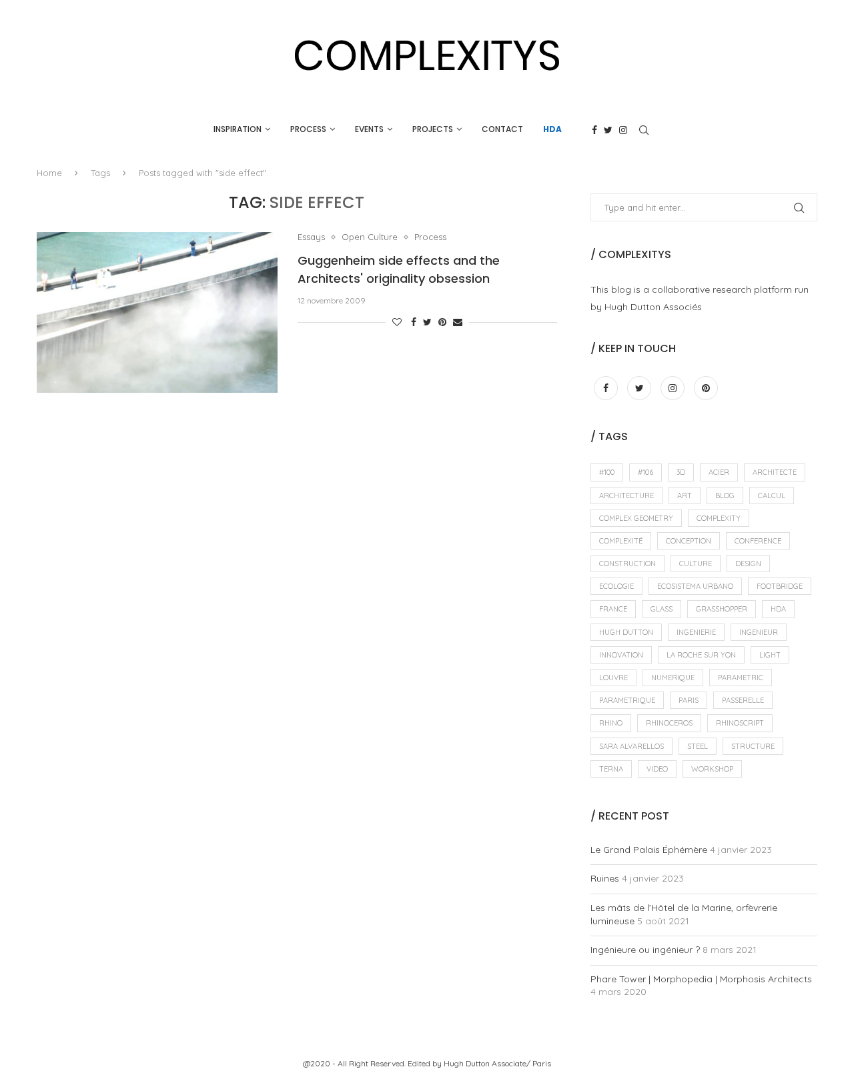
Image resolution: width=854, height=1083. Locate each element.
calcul (771, 495)
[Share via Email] (457, 322)
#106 (645, 472)
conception (688, 541)
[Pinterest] (706, 388)
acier (719, 472)
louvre (613, 677)
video (657, 769)
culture (695, 563)
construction (627, 563)
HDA (552, 129)
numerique (673, 677)
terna (611, 769)
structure (753, 746)
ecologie (616, 586)
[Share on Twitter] (427, 322)
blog (725, 495)
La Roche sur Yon (701, 655)
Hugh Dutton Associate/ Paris (497, 1063)
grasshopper (721, 609)
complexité (621, 541)
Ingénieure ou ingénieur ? (645, 950)
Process (308, 129)
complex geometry (636, 518)
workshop (712, 769)
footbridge (780, 586)
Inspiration (238, 129)
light (770, 655)
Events (369, 129)
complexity (719, 518)
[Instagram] (623, 130)
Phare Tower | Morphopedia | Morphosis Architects (701, 979)
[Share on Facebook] (413, 322)
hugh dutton (626, 632)
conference (758, 541)
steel (697, 746)
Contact (502, 129)
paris (689, 700)
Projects (432, 129)
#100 (606, 472)
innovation (621, 655)
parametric (740, 677)
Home (49, 172)
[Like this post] (397, 322)
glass (662, 609)
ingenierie (696, 632)
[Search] (644, 130)
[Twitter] (608, 130)
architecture (626, 495)
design (748, 563)
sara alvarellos (631, 746)
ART (684, 495)
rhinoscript (740, 723)
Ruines (604, 878)
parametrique (627, 700)
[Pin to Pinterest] (442, 322)
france (613, 609)
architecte (775, 472)
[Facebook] (594, 130)
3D (681, 472)
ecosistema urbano (695, 586)
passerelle (743, 700)
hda (778, 609)
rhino (610, 723)
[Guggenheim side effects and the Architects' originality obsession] (157, 312)
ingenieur (758, 632)
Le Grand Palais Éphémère (648, 850)
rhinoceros (669, 723)
